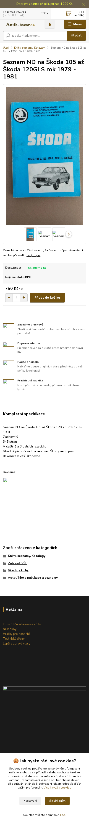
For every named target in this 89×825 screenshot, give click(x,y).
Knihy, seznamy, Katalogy (29, 48)
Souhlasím (57, 801)
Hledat (76, 35)
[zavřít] (83, 4)
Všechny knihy (18, 570)
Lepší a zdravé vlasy (16, 644)
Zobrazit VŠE (17, 563)
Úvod (6, 48)
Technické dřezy (14, 639)
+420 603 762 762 (14, 12)
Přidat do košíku (47, 297)
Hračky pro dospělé (16, 634)
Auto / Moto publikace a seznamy (33, 578)
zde (62, 815)
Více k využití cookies (57, 787)
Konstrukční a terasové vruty (22, 624)
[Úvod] (20, 24)
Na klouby (9, 629)
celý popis (33, 255)
